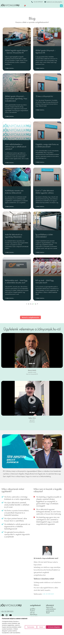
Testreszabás (30, 627)
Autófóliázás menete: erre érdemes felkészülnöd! (14, 191)
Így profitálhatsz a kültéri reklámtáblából (44, 235)
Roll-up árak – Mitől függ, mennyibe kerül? (45, 281)
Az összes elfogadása (54, 627)
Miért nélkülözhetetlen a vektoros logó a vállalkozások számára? (15, 146)
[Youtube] (10, 615)
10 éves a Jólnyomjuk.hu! (44, 96)
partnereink (50, 611)
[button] (61, 5)
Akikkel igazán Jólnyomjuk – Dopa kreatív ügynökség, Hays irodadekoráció (16, 98)
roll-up (32, 612)
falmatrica (33, 614)
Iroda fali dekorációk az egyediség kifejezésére (13, 235)
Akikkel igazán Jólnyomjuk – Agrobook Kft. (46, 51)
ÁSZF (48, 612)
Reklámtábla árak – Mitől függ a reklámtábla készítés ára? (16, 281)
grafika (32, 608)
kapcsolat (49, 607)
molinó (32, 610)
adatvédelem (51, 609)
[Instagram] (7, 615)
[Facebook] (3, 615)
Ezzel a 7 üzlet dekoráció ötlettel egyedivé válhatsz (45, 191)
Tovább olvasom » (9, 68)
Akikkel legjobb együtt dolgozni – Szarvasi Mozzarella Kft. (16, 51)
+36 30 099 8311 (48, 594)
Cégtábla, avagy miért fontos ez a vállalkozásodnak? (47, 145)
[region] (32, 625)
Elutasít (41, 627)
